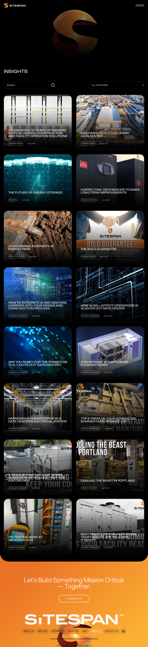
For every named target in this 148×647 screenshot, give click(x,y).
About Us (29, 631)
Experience (57, 631)
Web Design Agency (82, 645)
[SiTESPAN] (15, 5)
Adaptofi (73, 631)
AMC (84, 631)
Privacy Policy (63, 645)
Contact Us (111, 631)
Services (43, 631)
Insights (96, 631)
